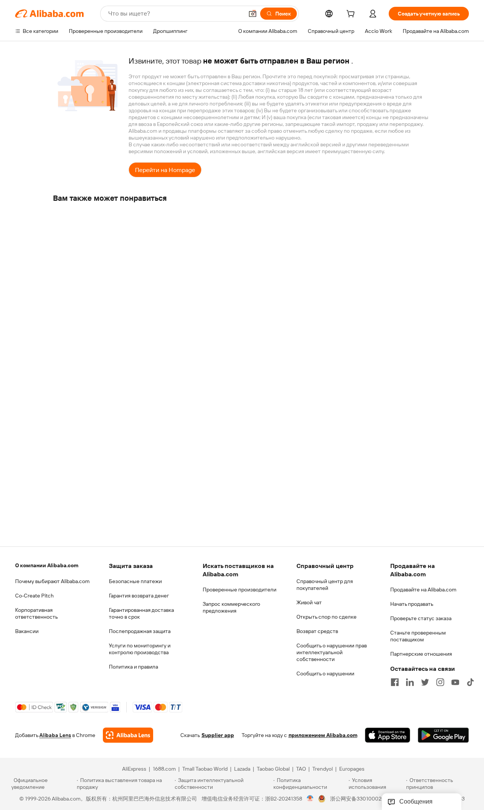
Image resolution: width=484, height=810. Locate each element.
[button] (252, 13)
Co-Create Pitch (34, 596)
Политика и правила (133, 667)
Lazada (242, 769)
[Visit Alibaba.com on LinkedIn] (409, 682)
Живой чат (309, 602)
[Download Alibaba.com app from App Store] (387, 735)
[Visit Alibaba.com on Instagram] (440, 682)
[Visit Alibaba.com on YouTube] (455, 682)
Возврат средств (317, 631)
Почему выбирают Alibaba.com (52, 581)
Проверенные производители (239, 590)
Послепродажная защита (140, 631)
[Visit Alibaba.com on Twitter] (425, 682)
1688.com (164, 769)
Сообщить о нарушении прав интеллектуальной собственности (331, 652)
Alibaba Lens (55, 735)
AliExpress (134, 769)
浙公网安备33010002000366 (365, 799)
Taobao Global (273, 769)
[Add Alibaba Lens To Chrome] (128, 735)
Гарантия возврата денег (139, 596)
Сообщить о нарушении (325, 673)
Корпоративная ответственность (36, 613)
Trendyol (322, 769)
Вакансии (27, 631)
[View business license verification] (310, 798)
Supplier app (218, 735)
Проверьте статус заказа (420, 618)
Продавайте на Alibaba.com (423, 590)
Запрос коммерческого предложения (231, 607)
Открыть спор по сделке (326, 617)
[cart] (352, 15)
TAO (301, 769)
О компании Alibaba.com (46, 565)
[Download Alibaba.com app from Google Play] (443, 735)
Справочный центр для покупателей (324, 584)
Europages (352, 769)
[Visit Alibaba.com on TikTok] (470, 682)
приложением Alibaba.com (323, 735)
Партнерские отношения (421, 654)
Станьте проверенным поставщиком (418, 636)
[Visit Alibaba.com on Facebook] (394, 682)
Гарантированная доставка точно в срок (141, 613)
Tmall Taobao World (205, 769)
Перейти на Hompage (165, 170)
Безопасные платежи (135, 581)
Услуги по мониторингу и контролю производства (140, 648)
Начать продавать (411, 604)
